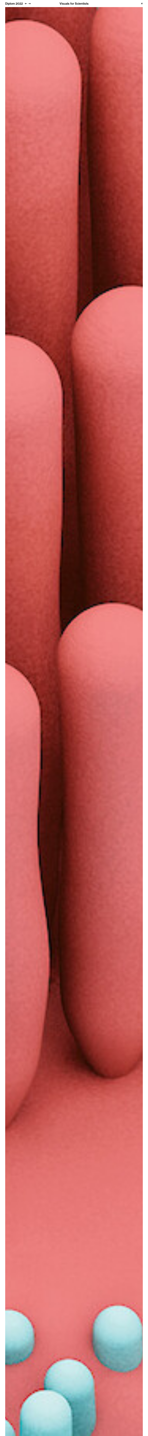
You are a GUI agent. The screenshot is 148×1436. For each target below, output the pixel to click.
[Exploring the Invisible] (29, 3)
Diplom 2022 (14, 3)
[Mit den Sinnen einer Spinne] (26, 3)
